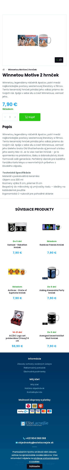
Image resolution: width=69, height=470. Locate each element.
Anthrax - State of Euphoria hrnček (17, 291)
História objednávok (34, 388)
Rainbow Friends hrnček (52, 244)
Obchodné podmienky (35, 371)
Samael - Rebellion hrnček (17, 246)
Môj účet (34, 384)
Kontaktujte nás (34, 392)
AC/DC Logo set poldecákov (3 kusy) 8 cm (17, 338)
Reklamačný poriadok (34, 367)
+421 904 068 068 (36, 438)
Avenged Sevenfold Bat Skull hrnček (51, 337)
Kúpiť (32, 117)
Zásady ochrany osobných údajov (34, 364)
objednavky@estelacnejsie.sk (35, 442)
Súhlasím (34, 466)
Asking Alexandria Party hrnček (51, 291)
